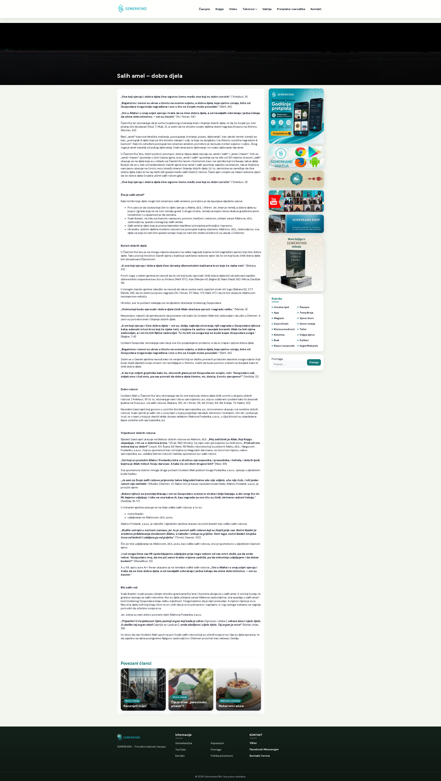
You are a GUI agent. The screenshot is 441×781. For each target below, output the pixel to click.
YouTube (180, 749)
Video (233, 9)
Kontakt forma (260, 756)
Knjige (220, 9)
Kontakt (316, 9)
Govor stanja (307, 323)
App (276, 312)
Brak (276, 340)
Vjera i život (307, 318)
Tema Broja (306, 312)
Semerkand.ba (183, 743)
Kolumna (279, 334)
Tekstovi (248, 9)
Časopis (204, 9)
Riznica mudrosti (284, 329)
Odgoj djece (307, 334)
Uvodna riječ (281, 307)
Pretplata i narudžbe (291, 9)
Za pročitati (281, 323)
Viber (253, 743)
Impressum (217, 743)
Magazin (279, 318)
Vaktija (266, 9)
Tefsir (303, 329)
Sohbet (304, 340)
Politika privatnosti (222, 756)
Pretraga (216, 749)
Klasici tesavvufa (284, 345)
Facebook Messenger (264, 749)
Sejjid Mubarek (309, 345)
